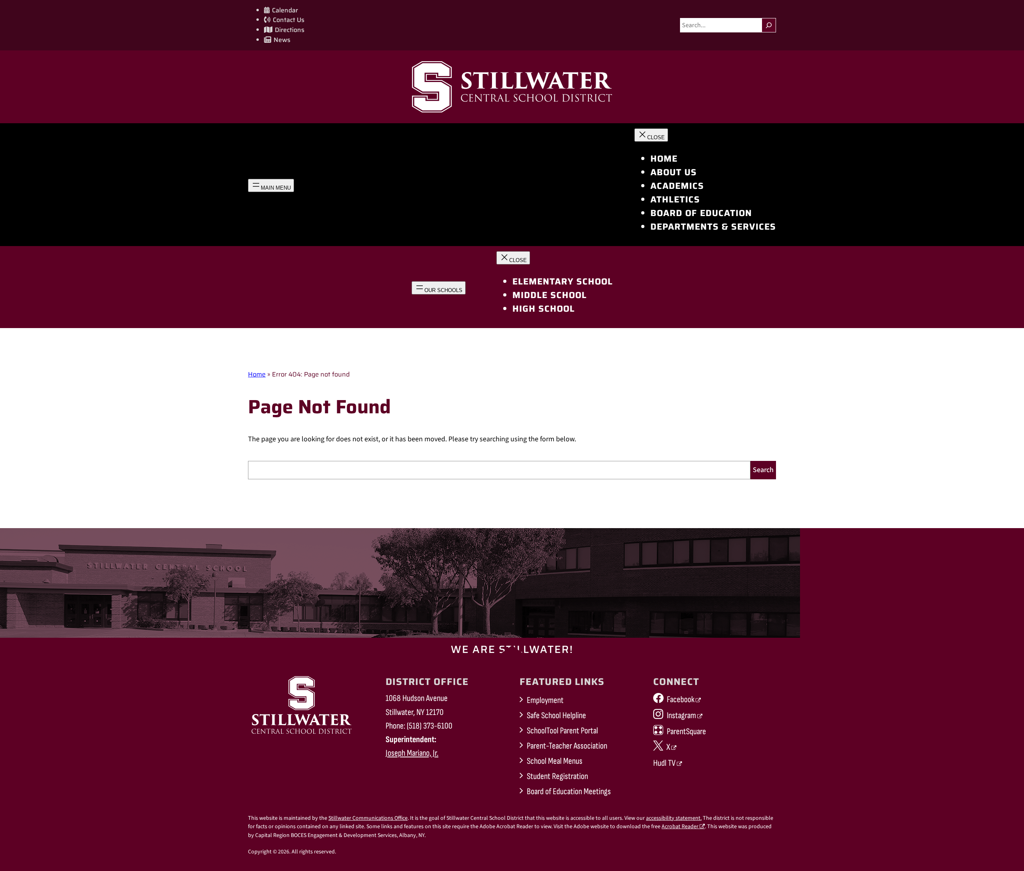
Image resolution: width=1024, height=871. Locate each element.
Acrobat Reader (680, 827)
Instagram (681, 715)
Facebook (680, 699)
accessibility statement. (674, 818)
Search (763, 470)
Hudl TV (664, 763)
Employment (545, 700)
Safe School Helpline (556, 715)
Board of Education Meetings (569, 791)
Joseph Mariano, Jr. (412, 753)
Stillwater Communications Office (368, 818)
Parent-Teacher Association (567, 746)
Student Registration (557, 776)
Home (257, 374)
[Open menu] (271, 185)
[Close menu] (651, 135)
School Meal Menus (554, 761)
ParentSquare (686, 731)
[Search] (769, 25)
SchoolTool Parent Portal (562, 730)
